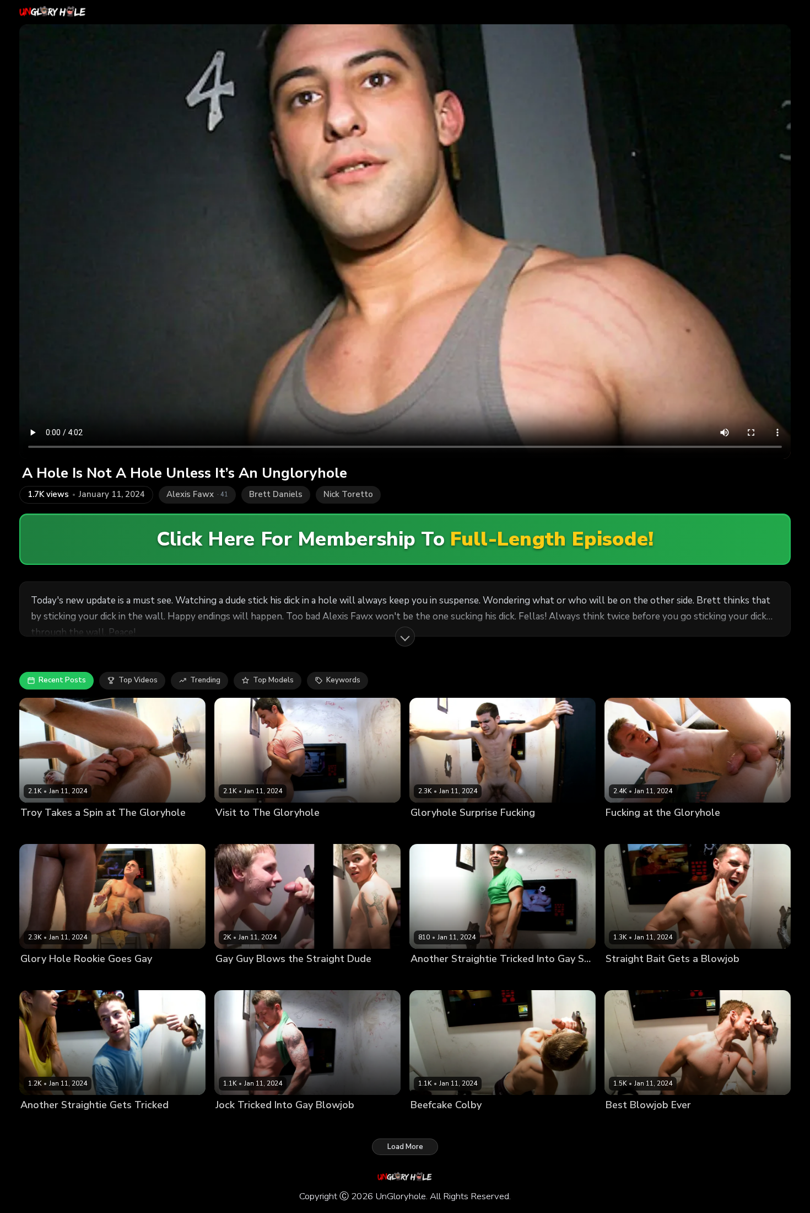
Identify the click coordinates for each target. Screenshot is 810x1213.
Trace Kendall (686, 977)
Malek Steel (462, 977)
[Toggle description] (405, 636)
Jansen (422, 1123)
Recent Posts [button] (62, 680)
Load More (405, 1147)
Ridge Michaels (632, 831)
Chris (271, 1123)
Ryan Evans (682, 831)
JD (442, 1123)
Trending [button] (205, 680)
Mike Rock (233, 977)
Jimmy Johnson (488, 831)
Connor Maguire (633, 1123)
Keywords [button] (343, 680)
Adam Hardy (236, 1123)
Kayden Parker (301, 831)
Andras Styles (45, 1123)
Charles (424, 977)
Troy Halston (99, 831)
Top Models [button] (273, 680)
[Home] (53, 12)
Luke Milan (39, 977)
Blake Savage (435, 831)
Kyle (81, 1123)
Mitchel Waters (281, 977)
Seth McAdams (632, 977)
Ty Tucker (79, 977)
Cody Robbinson (243, 831)
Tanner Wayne (46, 831)
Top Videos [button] (138, 680)
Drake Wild (685, 1123)
